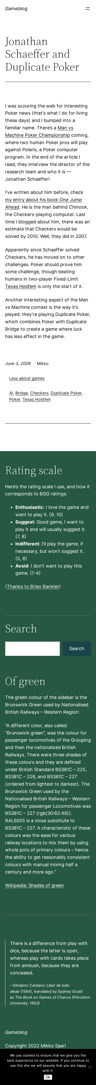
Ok (48, 1077)
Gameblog (16, 8)
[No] (89, 1066)
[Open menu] (88, 9)
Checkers (39, 392)
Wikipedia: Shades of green (34, 885)
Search (76, 648)
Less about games (27, 378)
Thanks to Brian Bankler (33, 586)
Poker (14, 399)
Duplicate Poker (66, 392)
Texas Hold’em (20, 286)
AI (11, 392)
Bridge (21, 392)
